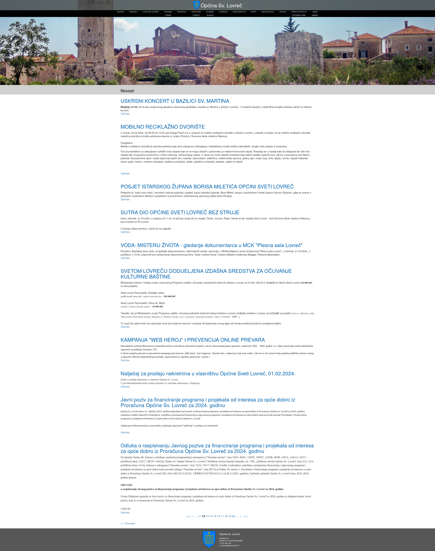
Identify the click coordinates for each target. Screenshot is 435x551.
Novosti (120, 12)
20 (233, 516)
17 (222, 516)
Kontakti (133, 12)
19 (229, 516)
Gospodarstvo (239, 12)
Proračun (181, 12)
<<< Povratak (128, 523)
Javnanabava (315, 13)
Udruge (282, 12)
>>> (245, 516)
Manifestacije (268, 12)
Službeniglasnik (210, 13)
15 (214, 516)
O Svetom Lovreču (150, 12)
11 (199, 516)
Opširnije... (126, 113)
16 (218, 516)
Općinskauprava (168, 13)
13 (207, 516)
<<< (189, 516)
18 (226, 516)
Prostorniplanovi (196, 13)
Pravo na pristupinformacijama (299, 13)
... (196, 516)
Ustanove (223, 12)
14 (211, 516)
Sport (253, 12)
